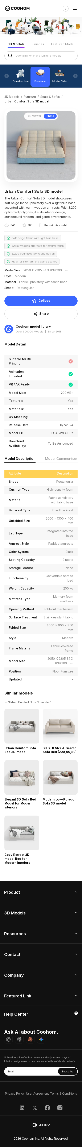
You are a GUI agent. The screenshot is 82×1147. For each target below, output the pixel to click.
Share (44, 314)
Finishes (38, 44)
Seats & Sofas (50, 96)
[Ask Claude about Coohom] (30, 1039)
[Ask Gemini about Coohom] (41, 1039)
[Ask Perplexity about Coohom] (19, 1039)
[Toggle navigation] (75, 8)
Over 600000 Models (29, 331)
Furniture (30, 96)
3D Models (16, 44)
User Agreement (37, 1093)
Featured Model (62, 44)
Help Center (16, 1014)
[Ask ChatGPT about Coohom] (8, 1039)
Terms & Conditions (63, 1093)
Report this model (55, 225)
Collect (44, 301)
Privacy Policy (15, 1093)
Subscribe (67, 1071)
